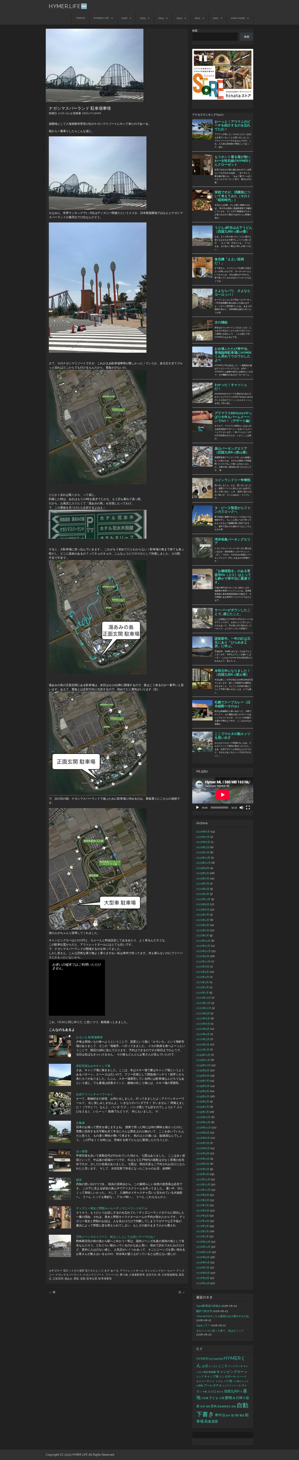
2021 (215, 18)
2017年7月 (202, 1205)
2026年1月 (202, 852)
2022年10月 (203, 951)
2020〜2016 (238, 18)
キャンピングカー (155, 1270)
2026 (124, 18)
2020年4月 (203, 1034)
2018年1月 (202, 1174)
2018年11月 (203, 1122)
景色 (214, 1406)
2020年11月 (203, 1003)
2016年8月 (203, 1262)
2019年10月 (203, 1065)
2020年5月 (203, 1028)
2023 (179, 18)
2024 (161, 18)
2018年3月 (202, 1163)
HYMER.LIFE (101, 18)
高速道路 (211, 1421)
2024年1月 (202, 893)
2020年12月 (203, 997)
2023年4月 (202, 920)
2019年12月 (203, 1054)
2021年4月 (202, 976)
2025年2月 (202, 878)
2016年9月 (203, 1257)
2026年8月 (203, 831)
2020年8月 (203, 1018)
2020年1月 (202, 1049)
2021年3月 (202, 982)
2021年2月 (202, 987)
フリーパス (112, 1274)
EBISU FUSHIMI (91, 113)
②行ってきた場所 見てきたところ (83, 1270)
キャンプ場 (211, 1376)
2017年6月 (202, 1210)
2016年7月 (202, 1267)
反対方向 (151, 1274)
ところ (222, 1366)
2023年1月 (202, 935)
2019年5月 (202, 1091)
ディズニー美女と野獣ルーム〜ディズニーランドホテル (111, 1208)
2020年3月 (203, 1039)
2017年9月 (202, 1194)
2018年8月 (203, 1137)
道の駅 (235, 1415)
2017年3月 (202, 1226)
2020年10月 (203, 1008)
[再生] (197, 808)
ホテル (217, 1385)
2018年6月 (203, 1148)
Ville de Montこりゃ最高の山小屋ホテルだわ (222, 1316)
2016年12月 (203, 1241)
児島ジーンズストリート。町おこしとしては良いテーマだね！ (116, 1236)
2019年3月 (202, 1101)
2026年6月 (203, 842)
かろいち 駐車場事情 (89, 1037)
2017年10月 (203, 1189)
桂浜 (79, 1179)
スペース (242, 1376)
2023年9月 (202, 904)
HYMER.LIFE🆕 (68, 6)
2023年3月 (202, 925)
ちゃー (171, 1270)
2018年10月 (203, 1127)
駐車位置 (92, 1278)
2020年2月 (203, 1044)
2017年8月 (202, 1200)
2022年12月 (203, 940)
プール (208, 1385)
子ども (213, 1398)
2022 (197, 18)
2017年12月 (203, 1179)
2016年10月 (203, 1252)
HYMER (202, 1359)
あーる (115, 1270)
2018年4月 (203, 1158)
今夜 (205, 1391)
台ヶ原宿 (81, 1151)
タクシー (201, 1381)
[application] (222, 794)
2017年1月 (202, 1236)
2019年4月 (202, 1096)
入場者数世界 (137, 1274)
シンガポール (227, 1376)
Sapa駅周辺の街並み (208, 1305)
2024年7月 (202, 883)
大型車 (204, 1398)
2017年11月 (203, 1184)
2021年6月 (202, 966)
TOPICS (80, 18)
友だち (220, 1391)
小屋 (221, 1398)
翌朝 (233, 1406)
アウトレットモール (132, 1270)
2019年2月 (202, 1106)
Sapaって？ (203, 1325)
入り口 (212, 1391)
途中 (228, 1415)
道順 (82, 1278)
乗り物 (124, 1274)
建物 (228, 1397)
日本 (202, 1406)
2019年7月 (202, 1080)
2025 (143, 18)
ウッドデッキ (235, 1366)
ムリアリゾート (230, 1385)
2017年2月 (202, 1231)
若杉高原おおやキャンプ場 (93, 1065)
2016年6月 (203, 1272)
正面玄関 (58, 1278)
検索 (195, 30)
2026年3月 (203, 847)
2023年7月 (202, 914)
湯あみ (68, 1278)
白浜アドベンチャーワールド (94, 1094)
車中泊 (220, 1415)
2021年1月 (202, 992)
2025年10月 (203, 862)
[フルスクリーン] (248, 808)
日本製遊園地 (170, 1274)
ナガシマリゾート (93, 1274)
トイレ (219, 1381)
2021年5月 (202, 971)
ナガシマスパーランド (68, 1274)
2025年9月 (202, 868)
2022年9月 (202, 956)
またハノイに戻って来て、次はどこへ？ (220, 1330)
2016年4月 (203, 1283)
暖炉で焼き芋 (204, 1311)
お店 (205, 1366)
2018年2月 (202, 1169)
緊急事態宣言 (224, 1406)
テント (211, 1381)
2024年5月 (202, 888)
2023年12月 (203, 899)
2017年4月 (202, 1221)
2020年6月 (203, 1023)
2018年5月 (202, 1153)
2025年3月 (202, 873)
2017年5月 (202, 1215)
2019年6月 (203, 1086)
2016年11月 (203, 1246)
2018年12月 (203, 1117)
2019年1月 (202, 1111)
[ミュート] (241, 808)
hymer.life (216, 1359)
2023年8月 (203, 909)
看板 (76, 1278)
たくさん (213, 1366)
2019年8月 (203, 1075)
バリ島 (228, 1381)
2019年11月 (203, 1060)
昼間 (208, 1406)
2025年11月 (203, 857)
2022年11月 (203, 945)
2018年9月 (203, 1132)
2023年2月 (202, 930)
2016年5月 (202, 1277)
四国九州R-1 (233, 1391)
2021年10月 (203, 961)
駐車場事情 (105, 1278)
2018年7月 (202, 1143)
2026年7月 (203, 836)
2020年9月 (203, 1013)
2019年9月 (202, 1070)
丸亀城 (80, 1122)
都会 (242, 1415)
